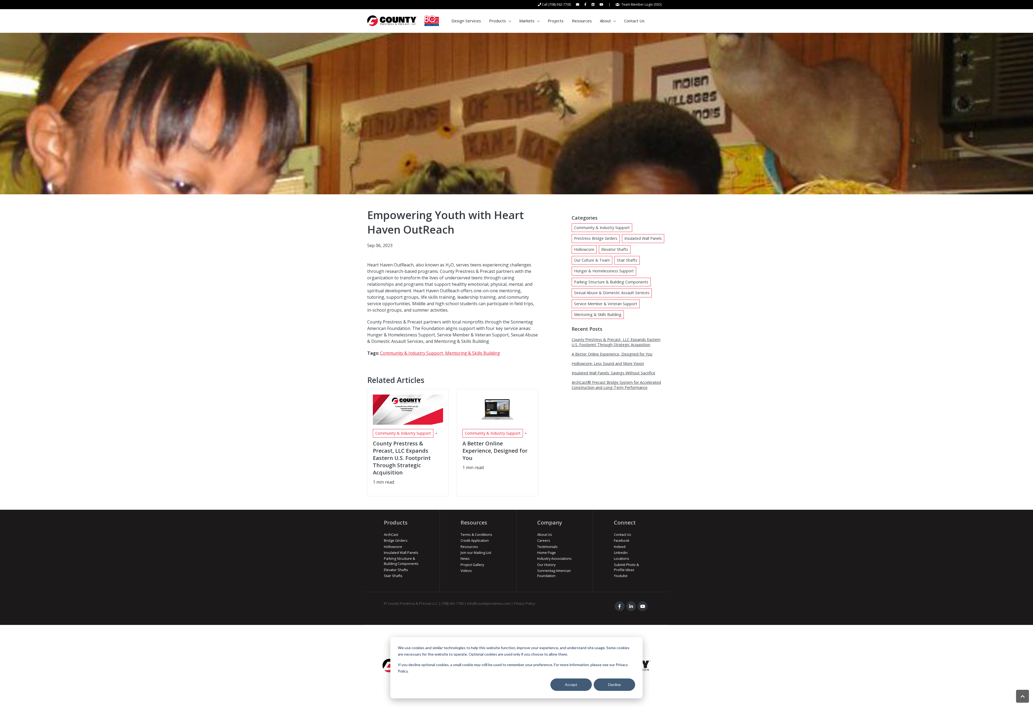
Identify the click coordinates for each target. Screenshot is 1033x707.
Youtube (621, 575)
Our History (546, 564)
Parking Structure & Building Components (611, 281)
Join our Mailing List (476, 552)
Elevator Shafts (614, 249)
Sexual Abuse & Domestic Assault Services (611, 292)
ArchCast (391, 534)
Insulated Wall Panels (643, 238)
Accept (571, 684)
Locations (621, 558)
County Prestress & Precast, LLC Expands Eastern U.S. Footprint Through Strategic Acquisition (616, 342)
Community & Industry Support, (412, 353)
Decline (614, 684)
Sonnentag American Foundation (554, 573)
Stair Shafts (627, 260)
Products (497, 20)
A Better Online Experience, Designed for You (612, 354)
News (465, 558)
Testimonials (547, 546)
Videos (466, 570)
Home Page (546, 552)
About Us (544, 534)
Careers (543, 540)
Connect (625, 522)
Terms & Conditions (476, 534)
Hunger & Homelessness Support (604, 270)
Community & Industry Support (602, 227)
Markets (527, 20)
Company (549, 522)
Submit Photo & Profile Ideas (626, 567)
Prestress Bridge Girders (595, 238)
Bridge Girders (396, 540)
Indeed (619, 546)
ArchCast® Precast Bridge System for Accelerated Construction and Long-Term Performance (616, 385)
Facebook (621, 540)
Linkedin (621, 552)
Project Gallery (472, 564)
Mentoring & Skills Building (472, 353)
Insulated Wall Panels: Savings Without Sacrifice (613, 372)
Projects (556, 20)
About (605, 20)
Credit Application (475, 540)
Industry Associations (554, 558)
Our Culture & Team (592, 260)
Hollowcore (584, 249)
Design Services (466, 20)
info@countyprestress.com (488, 603)
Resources (582, 20)
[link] (403, 20)
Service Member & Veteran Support (605, 303)
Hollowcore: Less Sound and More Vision (608, 363)
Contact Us (634, 20)
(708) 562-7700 (452, 603)
